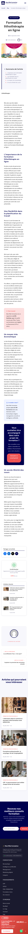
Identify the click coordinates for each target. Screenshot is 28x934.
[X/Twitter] (12, 553)
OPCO (4, 886)
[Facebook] (5, 553)
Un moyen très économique (14, 80)
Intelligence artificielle (9, 867)
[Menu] (25, 3)
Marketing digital (8, 872)
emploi (16, 272)
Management (7, 869)
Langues (5, 875)
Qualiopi (5, 906)
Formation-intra (7, 892)
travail (9, 227)
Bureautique (6, 864)
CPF (4, 883)
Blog (8, 8)
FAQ (4, 914)
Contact (5, 911)
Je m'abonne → (7, 931)
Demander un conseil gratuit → (14, 458)
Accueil (3, 8)
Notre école (6, 903)
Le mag (5, 909)
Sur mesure (6, 895)
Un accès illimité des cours (14, 82)
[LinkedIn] (8, 553)
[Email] (16, 553)
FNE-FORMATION (8, 889)
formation (13, 145)
